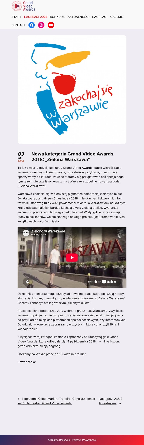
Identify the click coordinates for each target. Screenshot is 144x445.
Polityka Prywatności (84, 439)
